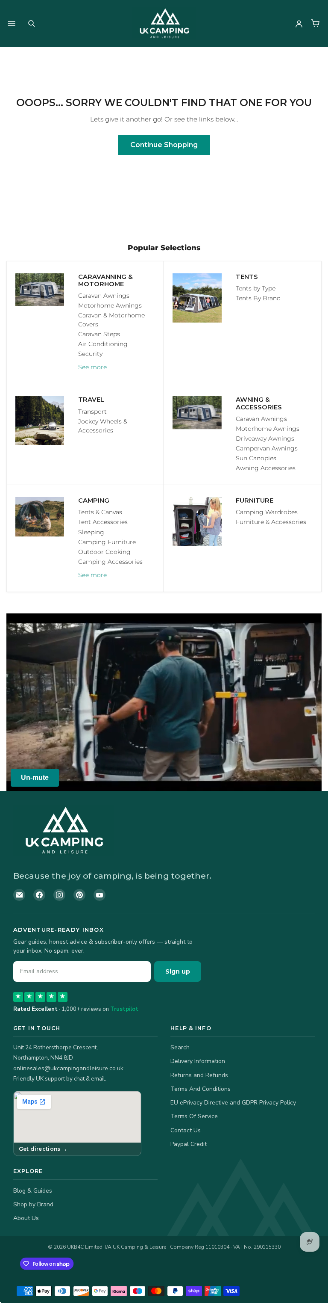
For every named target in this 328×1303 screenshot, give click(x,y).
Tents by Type (255, 288)
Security (90, 354)
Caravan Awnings (103, 295)
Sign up (177, 971)
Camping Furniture (107, 542)
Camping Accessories (110, 562)
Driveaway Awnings (265, 438)
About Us (26, 1218)
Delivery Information (197, 1061)
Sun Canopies (256, 458)
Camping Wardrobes (267, 512)
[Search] (31, 23)
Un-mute (35, 777)
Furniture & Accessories (271, 522)
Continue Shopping (164, 145)
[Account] (299, 23)
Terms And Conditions (200, 1089)
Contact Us (185, 1130)
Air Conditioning (103, 344)
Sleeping (91, 532)
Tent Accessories (103, 522)
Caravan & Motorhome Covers (111, 319)
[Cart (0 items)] (315, 23)
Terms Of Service (194, 1116)
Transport (92, 411)
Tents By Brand (258, 298)
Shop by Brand (33, 1204)
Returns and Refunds (199, 1075)
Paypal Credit (188, 1144)
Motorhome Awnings (110, 305)
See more (92, 367)
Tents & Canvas (100, 512)
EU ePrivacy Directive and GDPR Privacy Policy (233, 1103)
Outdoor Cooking (104, 552)
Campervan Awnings (267, 448)
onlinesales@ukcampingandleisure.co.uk (68, 1068)
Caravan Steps (99, 334)
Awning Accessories (266, 468)
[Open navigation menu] (11, 23)
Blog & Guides (32, 1191)
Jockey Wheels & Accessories (102, 426)
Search (180, 1047)
